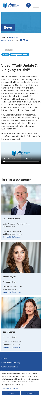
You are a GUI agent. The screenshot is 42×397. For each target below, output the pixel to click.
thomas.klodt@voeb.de (12, 237)
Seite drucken (7, 40)
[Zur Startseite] (11, 5)
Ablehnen (11, 393)
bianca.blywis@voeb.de (12, 292)
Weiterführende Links (9, 367)
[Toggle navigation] (36, 5)
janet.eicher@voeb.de (11, 347)
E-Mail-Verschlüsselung (10, 362)
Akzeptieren (30, 393)
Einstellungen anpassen (10, 388)
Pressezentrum (13, 37)
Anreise (4, 358)
